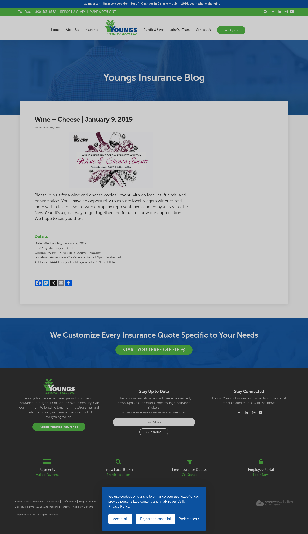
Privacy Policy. (119, 506)
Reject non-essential (155, 519)
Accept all (120, 519)
